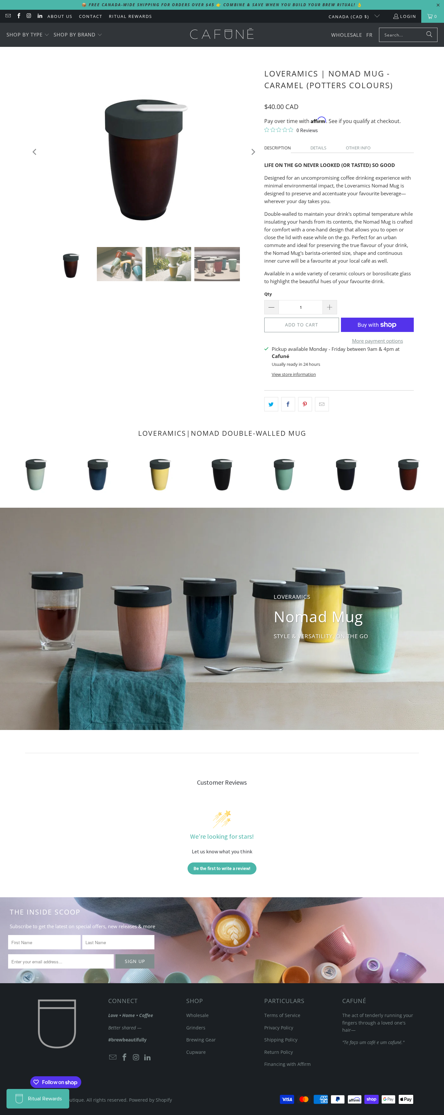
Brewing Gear (201, 1040)
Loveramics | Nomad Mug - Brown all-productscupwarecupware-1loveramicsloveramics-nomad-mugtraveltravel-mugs (408, 472)
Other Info (358, 148)
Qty (268, 294)
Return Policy (278, 1052)
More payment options (377, 340)
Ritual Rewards (130, 16)
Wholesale (197, 1015)
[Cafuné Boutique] (222, 35)
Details (318, 148)
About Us (59, 16)
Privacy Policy (278, 1028)
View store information (294, 374)
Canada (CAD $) (350, 17)
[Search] (429, 35)
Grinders (195, 1028)
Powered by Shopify (150, 1100)
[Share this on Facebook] (288, 404)
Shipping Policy (280, 1040)
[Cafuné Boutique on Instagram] (29, 16)
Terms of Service (282, 1015)
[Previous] (35, 151)
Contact (90, 16)
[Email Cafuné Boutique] (8, 16)
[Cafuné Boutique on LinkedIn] (39, 16)
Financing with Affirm (287, 1064)
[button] (28, 35)
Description (277, 148)
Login (408, 16)
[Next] (253, 151)
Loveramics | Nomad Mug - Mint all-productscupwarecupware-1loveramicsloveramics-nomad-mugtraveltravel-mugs (284, 472)
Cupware (196, 1052)
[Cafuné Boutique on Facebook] (18, 16)
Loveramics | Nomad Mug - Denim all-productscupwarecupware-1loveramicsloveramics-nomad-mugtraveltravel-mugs (346, 472)
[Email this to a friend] (322, 404)
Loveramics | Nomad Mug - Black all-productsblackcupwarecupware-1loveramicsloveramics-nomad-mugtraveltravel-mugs (221, 472)
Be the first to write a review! (222, 868)
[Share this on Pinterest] (305, 404)
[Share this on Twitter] (271, 404)
